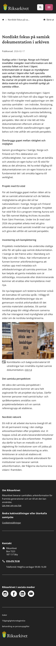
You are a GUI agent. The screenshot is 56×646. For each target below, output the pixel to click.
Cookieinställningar (11, 522)
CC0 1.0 (28, 370)
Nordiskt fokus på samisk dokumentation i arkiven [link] (19, 19)
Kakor (4, 615)
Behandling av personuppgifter (15, 626)
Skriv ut (50, 19)
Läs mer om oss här (11, 505)
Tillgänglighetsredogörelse (13, 620)
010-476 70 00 (13, 561)
